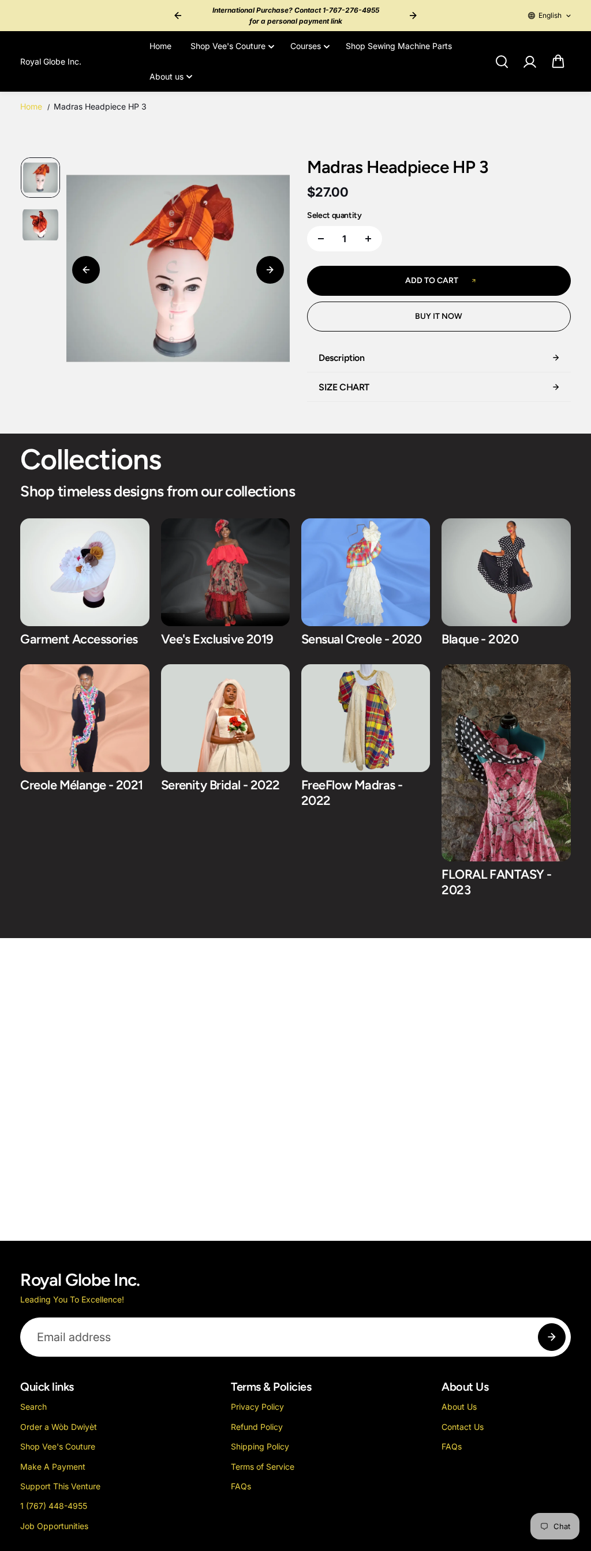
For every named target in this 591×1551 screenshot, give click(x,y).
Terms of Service (262, 1466)
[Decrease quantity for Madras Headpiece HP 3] (321, 239)
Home (160, 46)
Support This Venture (60, 1486)
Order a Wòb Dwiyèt (58, 1427)
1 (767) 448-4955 (53, 1506)
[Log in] (530, 61)
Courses (305, 46)
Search (33, 1406)
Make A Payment (52, 1466)
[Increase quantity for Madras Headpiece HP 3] (368, 239)
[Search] (501, 61)
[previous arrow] (178, 15)
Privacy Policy (257, 1406)
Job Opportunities (54, 1526)
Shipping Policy (260, 1446)
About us (166, 76)
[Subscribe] (552, 1337)
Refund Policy (257, 1427)
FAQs (241, 1486)
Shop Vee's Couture (227, 46)
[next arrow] (413, 15)
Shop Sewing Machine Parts (399, 46)
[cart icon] (558, 61)
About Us (459, 1406)
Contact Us (463, 1427)
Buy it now (438, 316)
